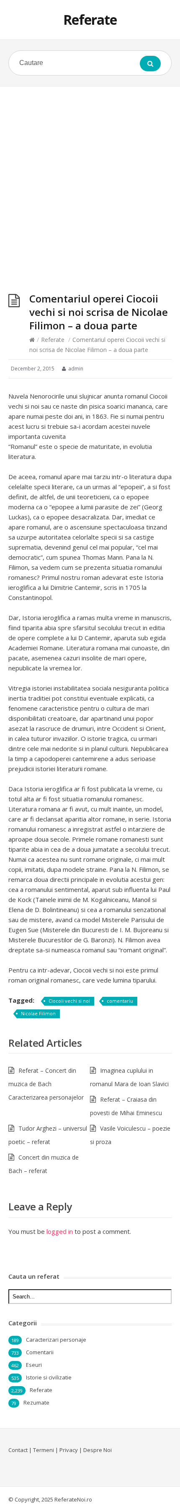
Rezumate (36, 1402)
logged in (59, 1231)
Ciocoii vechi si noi (69, 1001)
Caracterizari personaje (56, 1339)
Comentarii (40, 1352)
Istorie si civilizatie (49, 1377)
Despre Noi (97, 1450)
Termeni (43, 1450)
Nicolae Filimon (38, 1013)
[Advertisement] (90, 181)
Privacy (68, 1450)
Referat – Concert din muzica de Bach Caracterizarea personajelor (46, 1083)
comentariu (120, 1001)
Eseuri (34, 1365)
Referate (90, 19)
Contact (18, 1450)
